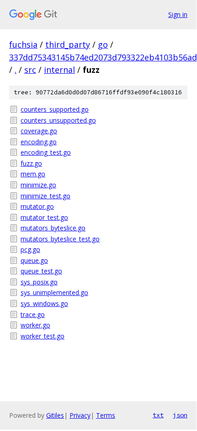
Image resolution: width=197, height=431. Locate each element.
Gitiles (55, 415)
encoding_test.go (46, 152)
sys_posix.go (39, 282)
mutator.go (37, 206)
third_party (67, 44)
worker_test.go (42, 336)
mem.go (33, 173)
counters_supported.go (55, 109)
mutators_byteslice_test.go (60, 239)
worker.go (35, 325)
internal (59, 69)
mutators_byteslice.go (53, 228)
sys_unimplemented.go (54, 292)
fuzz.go (31, 163)
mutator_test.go (44, 217)
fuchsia (23, 44)
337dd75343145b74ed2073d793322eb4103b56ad (103, 57)
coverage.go (39, 130)
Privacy (80, 415)
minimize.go (38, 184)
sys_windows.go (44, 303)
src (30, 69)
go (103, 44)
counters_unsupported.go (58, 120)
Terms (105, 415)
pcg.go (30, 249)
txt (158, 415)
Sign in (177, 14)
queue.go (34, 260)
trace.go (33, 314)
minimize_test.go (45, 195)
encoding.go (39, 141)
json (180, 415)
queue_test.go (41, 271)
